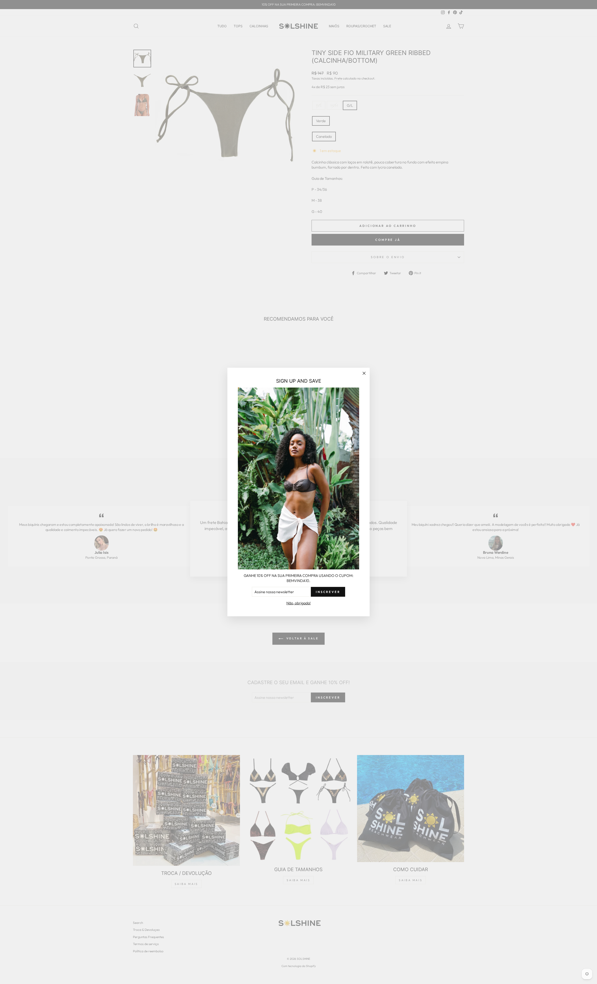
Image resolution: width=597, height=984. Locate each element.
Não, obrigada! (298, 603)
